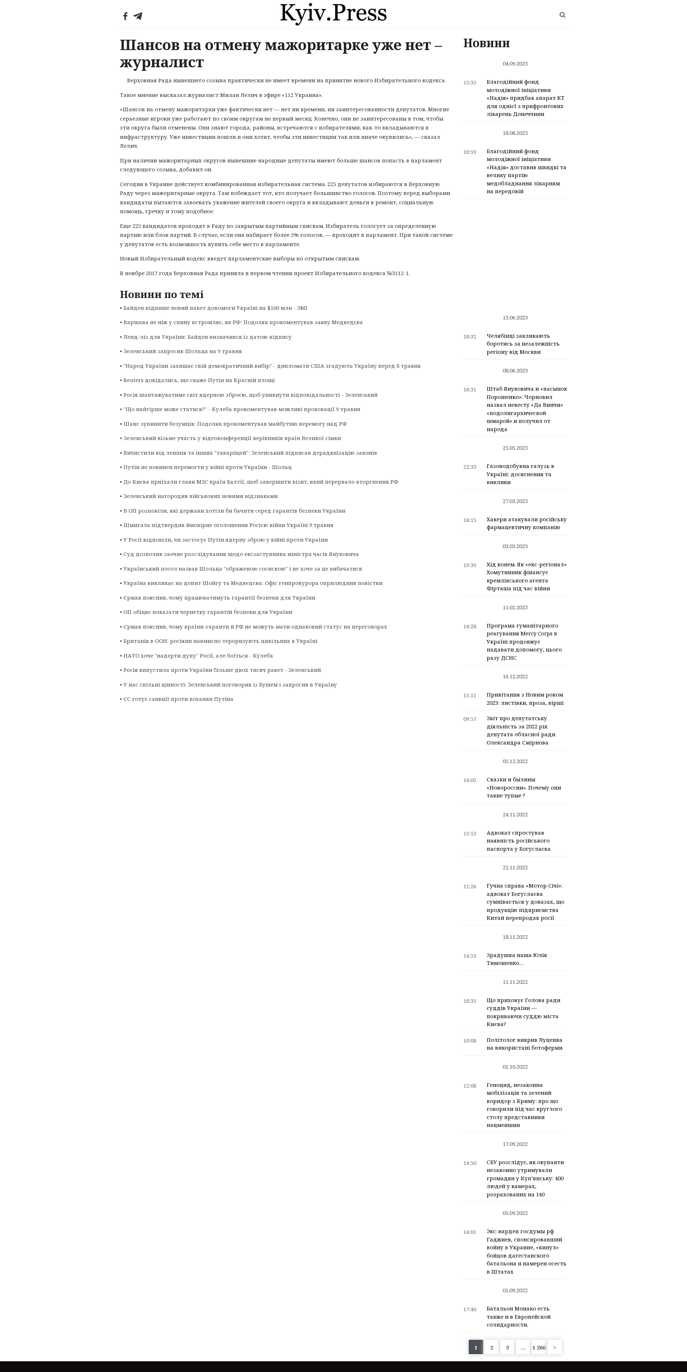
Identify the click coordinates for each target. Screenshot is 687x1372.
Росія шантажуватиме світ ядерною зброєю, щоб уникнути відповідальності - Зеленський (250, 394)
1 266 (538, 1347)
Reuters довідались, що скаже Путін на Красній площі (199, 380)
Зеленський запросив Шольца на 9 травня (182, 351)
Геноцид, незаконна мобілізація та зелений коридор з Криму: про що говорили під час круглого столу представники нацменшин (524, 1105)
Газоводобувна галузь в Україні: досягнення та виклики (520, 473)
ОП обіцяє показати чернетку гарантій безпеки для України (207, 611)
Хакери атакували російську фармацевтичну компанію (527, 523)
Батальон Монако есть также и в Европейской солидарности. (519, 1316)
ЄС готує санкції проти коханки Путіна (178, 698)
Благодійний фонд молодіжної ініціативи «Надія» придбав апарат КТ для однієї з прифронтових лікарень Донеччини (526, 97)
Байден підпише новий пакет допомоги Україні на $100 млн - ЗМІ (215, 307)
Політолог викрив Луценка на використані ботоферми (524, 1043)
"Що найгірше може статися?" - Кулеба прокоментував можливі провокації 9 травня (241, 408)
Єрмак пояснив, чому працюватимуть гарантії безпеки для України (219, 597)
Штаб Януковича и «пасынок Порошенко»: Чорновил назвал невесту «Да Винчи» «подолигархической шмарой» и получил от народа (527, 409)
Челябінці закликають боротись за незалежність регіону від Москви (523, 343)
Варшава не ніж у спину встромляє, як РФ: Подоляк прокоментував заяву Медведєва (243, 322)
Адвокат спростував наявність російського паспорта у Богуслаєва (519, 840)
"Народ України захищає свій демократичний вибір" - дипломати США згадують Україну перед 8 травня (272, 365)
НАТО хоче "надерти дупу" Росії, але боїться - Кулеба (198, 655)
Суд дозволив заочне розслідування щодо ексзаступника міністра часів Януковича (241, 553)
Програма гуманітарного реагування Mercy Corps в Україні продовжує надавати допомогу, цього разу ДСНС (524, 641)
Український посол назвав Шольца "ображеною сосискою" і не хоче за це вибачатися (242, 568)
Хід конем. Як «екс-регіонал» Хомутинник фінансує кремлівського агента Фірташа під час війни (526, 576)
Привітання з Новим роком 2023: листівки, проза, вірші (525, 698)
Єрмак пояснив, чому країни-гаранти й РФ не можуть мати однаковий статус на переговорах (255, 626)
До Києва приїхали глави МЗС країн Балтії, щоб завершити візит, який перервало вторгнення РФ (260, 481)
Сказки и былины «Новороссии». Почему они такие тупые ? (524, 787)
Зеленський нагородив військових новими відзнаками (200, 495)
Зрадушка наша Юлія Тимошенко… (517, 959)
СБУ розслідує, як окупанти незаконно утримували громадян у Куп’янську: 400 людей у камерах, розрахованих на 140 (525, 1178)
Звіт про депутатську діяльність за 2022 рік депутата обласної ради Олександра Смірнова (521, 730)
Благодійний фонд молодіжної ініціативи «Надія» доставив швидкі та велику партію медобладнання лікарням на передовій (526, 171)
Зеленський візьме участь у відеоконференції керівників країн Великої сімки (232, 437)
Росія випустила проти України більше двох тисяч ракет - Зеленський (222, 669)
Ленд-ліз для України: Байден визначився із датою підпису (207, 336)
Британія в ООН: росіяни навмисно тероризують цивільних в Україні (220, 640)
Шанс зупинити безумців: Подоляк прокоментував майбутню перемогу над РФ (235, 423)
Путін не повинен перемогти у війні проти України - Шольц (207, 466)
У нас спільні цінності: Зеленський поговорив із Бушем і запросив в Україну (230, 684)
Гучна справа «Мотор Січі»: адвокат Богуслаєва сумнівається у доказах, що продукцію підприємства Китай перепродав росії (525, 901)
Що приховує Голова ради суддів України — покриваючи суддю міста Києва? (523, 1012)
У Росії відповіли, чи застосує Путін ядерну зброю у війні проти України (225, 539)
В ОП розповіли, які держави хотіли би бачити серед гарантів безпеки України (234, 510)
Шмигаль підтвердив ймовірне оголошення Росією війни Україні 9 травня (228, 524)
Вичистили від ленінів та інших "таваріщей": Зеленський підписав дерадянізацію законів (250, 452)
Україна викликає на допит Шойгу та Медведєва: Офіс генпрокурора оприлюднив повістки (253, 582)
